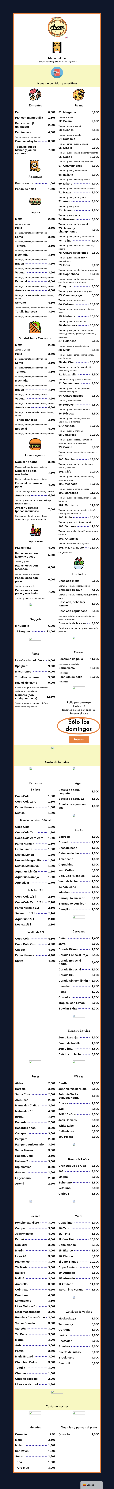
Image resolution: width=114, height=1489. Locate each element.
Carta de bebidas (57, 762)
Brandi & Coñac (79, 1159)
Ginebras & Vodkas (79, 1312)
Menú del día (57, 58)
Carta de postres (57, 1406)
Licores (35, 1216)
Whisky (78, 1076)
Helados (35, 1427)
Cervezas (78, 931)
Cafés (79, 830)
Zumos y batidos (79, 1031)
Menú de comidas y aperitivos (57, 83)
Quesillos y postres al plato (79, 1427)
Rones (35, 1076)
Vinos (78, 1216)
